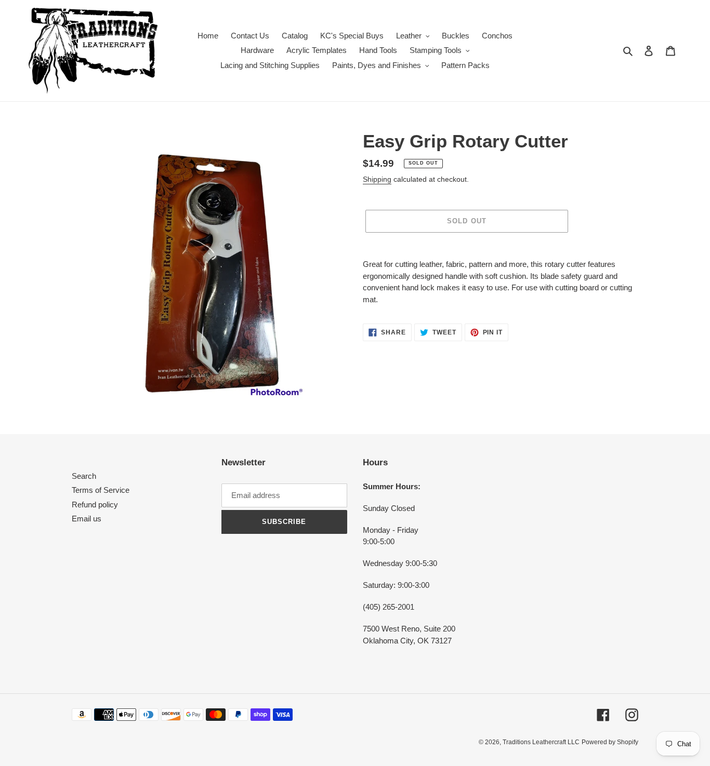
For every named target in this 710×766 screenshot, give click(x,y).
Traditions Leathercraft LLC (541, 742)
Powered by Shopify (610, 742)
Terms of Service (100, 490)
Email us (86, 518)
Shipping (377, 179)
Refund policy (95, 504)
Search (84, 476)
